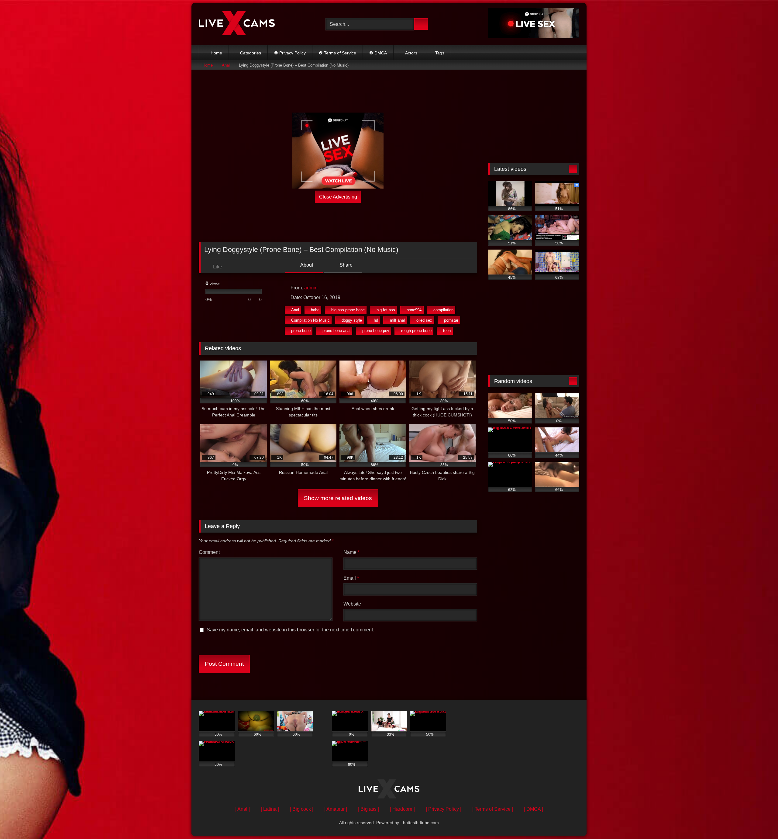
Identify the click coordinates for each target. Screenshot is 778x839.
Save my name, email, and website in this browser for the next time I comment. (290, 629)
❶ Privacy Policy (290, 52)
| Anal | (242, 809)
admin (311, 287)
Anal (226, 65)
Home (216, 52)
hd (376, 320)
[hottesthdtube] (237, 24)
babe (315, 310)
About (306, 265)
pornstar (451, 320)
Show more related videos (338, 498)
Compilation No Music (310, 320)
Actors (411, 52)
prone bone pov (375, 330)
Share (345, 265)
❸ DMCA (378, 52)
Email (351, 578)
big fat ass (386, 310)
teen (447, 330)
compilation (443, 310)
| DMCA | (533, 809)
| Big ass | (368, 809)
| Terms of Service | (492, 809)
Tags (439, 52)
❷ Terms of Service (337, 52)
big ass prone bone (348, 310)
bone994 (414, 310)
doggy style (352, 320)
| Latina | (270, 809)
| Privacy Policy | (443, 809)
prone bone (301, 330)
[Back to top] (760, 821)
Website (352, 603)
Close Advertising (338, 196)
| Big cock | (301, 809)
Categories (250, 52)
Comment (209, 552)
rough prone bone (416, 330)
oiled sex (424, 320)
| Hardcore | (402, 809)
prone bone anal (336, 330)
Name (351, 552)
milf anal (397, 320)
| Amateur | (335, 809)
